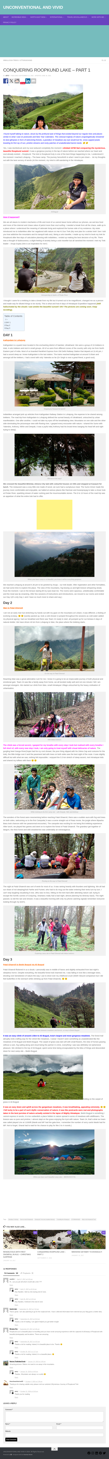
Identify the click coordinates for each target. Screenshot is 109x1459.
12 (105, 60)
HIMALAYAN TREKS (11, 60)
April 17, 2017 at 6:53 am (25, 1279)
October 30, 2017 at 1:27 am (29, 1351)
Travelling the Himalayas (63, 1219)
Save (23, 83)
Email (58, 1424)
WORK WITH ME (98, 17)
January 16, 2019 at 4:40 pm (29, 1371)
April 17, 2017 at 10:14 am (28, 1289)
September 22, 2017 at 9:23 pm (30, 1319)
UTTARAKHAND (26, 60)
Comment (9, 1409)
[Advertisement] (54, 41)
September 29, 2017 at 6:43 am (30, 1341)
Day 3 (8, 328)
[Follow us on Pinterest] (100, 1453)
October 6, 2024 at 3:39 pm (33, 1381)
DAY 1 (8, 322)
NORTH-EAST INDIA (37, 17)
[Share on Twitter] (11, 81)
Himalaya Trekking (13, 1219)
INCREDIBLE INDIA (19, 17)
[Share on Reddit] (17, 81)
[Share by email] (33, 81)
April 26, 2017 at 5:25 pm (28, 1299)
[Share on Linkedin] (27, 81)
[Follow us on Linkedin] (96, 1453)
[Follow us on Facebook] (88, 1453)
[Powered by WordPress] (11, 1454)
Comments (12, 1273)
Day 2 (8, 325)
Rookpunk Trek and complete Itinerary (45, 1219)
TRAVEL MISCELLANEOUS (77, 17)
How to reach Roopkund (26, 1219)
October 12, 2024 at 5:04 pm (29, 1391)
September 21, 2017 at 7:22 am (29, 1309)
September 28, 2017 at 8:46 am (29, 1329)
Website (8, 1431)
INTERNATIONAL (56, 17)
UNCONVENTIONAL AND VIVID (33, 7)
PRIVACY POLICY (9, 22)
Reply (11, 1285)
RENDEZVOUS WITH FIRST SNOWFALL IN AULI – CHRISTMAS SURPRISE (17, 1254)
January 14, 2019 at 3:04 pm (37, 1361)
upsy (7, 75)
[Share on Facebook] (5, 81)
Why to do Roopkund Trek (89, 1219)
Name (7, 1424)
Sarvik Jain (13, 1309)
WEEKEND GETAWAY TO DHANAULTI (87, 1252)
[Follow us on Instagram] (92, 1453)
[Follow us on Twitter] (104, 1453)
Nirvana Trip (14, 1329)
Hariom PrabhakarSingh (17, 1361)
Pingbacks (28, 1273)
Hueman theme (28, 1454)
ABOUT (6, 17)
